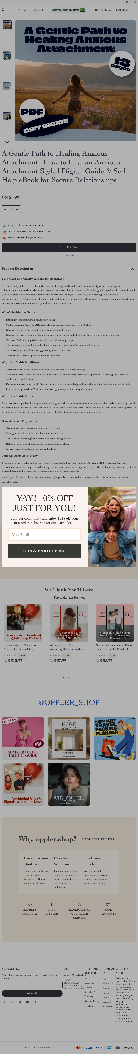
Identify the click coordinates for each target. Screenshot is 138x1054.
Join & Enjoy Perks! (45, 551)
